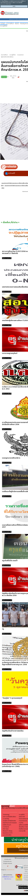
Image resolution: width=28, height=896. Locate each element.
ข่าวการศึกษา (4, 55)
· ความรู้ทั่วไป (21, 815)
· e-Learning (5, 819)
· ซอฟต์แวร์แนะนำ (6, 825)
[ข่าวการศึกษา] (10, 23)
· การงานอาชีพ (21, 831)
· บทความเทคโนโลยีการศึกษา (9, 817)
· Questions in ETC (7, 833)
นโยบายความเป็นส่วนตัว (6, 4)
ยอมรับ (14, 6)
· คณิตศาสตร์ (21, 817)
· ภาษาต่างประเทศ (22, 821)
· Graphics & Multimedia (9, 821)
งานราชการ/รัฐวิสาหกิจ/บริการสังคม (12, 56)
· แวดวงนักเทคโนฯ (6, 835)
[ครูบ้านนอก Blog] (17, 23)
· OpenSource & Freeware (9, 823)
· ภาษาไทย (20, 823)
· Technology (5, 815)
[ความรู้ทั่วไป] (3, 25)
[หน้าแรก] (3, 23)
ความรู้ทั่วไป (13, 55)
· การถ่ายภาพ (5, 827)
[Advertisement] (14, 787)
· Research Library (7, 831)
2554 (3, 188)
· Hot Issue (5, 829)
